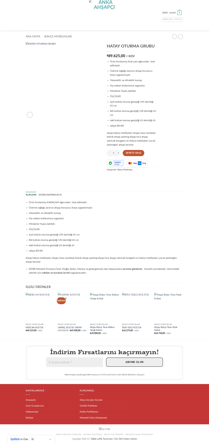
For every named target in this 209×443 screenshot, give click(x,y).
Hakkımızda (32, 412)
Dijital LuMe (97, 439)
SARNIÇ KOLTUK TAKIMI (70, 327)
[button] (27, 15)
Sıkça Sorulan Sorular (91, 400)
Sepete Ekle (133, 153)
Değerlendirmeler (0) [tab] (50, 195)
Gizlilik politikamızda (110, 374)
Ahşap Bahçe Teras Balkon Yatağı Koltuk (102, 328)
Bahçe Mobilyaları (58, 36)
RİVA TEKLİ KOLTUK (131, 327)
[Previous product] (180, 36)
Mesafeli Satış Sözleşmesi (93, 417)
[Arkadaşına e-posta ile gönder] (115, 176)
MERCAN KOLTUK (34, 327)
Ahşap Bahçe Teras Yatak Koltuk (165, 328)
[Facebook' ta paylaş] (109, 176)
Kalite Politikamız (89, 412)
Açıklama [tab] (31, 195)
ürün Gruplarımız (35, 406)
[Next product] (174, 36)
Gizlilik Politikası (88, 406)
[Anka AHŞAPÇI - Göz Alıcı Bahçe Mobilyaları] (104, 15)
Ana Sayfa (33, 36)
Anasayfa (31, 400)
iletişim (29, 417)
